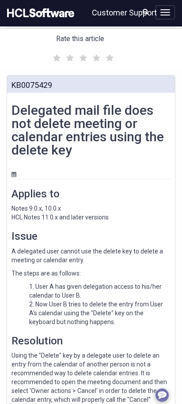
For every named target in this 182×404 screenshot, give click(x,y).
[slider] (82, 56)
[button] (145, 11)
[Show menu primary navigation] (165, 12)
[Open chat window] (162, 395)
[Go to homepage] (39, 13)
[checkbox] (55, 55)
